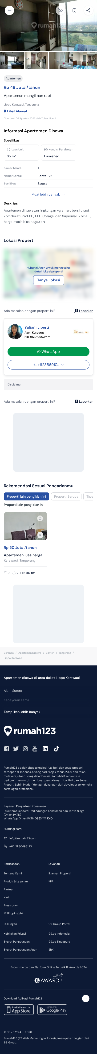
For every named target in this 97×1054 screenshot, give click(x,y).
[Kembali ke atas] (85, 998)
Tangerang (65, 652)
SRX (50, 950)
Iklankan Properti (59, 873)
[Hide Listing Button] (60, 10)
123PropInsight (13, 913)
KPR (50, 881)
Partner (8, 889)
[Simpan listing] (40, 518)
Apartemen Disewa (29, 652)
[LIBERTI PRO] (81, 331)
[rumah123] (48, 731)
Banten (50, 652)
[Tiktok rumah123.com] (56, 748)
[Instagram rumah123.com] (25, 748)
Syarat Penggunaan (17, 942)
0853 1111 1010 (44, 818)
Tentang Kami (13, 873)
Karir (7, 897)
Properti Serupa (66, 496)
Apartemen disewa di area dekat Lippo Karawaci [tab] (42, 678)
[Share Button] (88, 10)
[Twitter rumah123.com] (16, 748)
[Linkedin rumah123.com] (45, 748)
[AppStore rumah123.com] (19, 1009)
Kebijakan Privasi (15, 934)
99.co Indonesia (59, 934)
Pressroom (11, 905)
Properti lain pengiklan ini (26, 496)
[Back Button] (9, 10)
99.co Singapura (59, 942)
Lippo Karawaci (13, 658)
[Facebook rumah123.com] (6, 748)
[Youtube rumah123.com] (35, 748)
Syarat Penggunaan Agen (20, 950)
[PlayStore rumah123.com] (52, 1009)
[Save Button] (74, 10)
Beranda (9, 652)
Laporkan (86, 311)
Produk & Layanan (16, 881)
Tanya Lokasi (48, 280)
